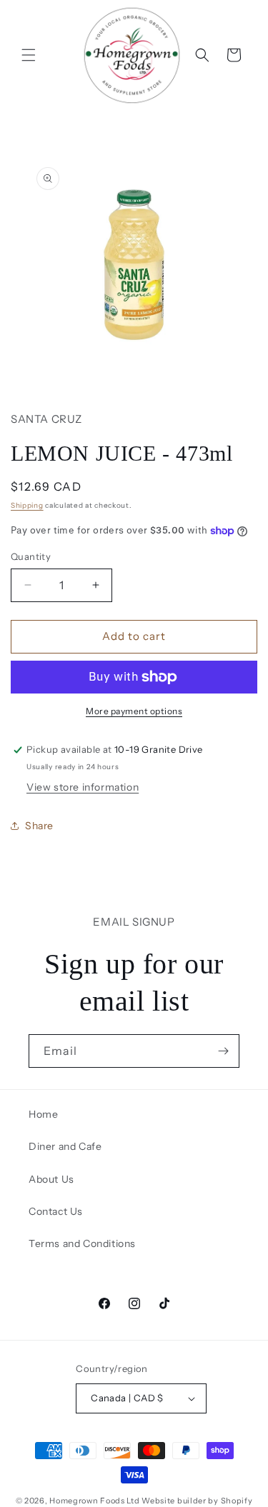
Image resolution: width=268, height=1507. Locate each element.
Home (43, 1114)
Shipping (27, 505)
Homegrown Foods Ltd (94, 1501)
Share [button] (39, 825)
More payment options (134, 711)
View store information (82, 787)
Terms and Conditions (82, 1243)
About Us (51, 1179)
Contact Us (56, 1211)
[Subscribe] (223, 1051)
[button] (28, 55)
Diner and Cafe (65, 1146)
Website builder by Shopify (197, 1501)
